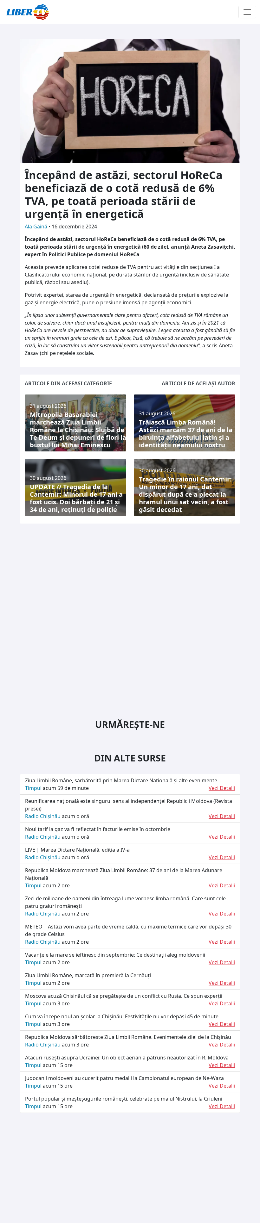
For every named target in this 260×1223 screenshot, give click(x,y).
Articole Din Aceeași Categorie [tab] (68, 383)
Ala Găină (37, 226)
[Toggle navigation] (247, 12)
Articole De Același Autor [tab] (198, 383)
